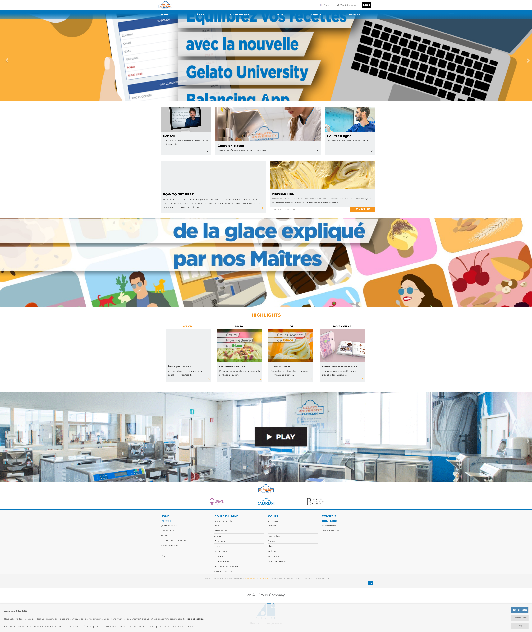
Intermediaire (220, 531)
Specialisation (220, 551)
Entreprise (219, 556)
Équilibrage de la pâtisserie (179, 366)
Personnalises (274, 556)
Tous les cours (274, 521)
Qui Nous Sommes (169, 526)
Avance (217, 536)
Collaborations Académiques (173, 540)
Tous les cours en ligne (224, 521)
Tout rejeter (520, 625)
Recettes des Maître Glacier (226, 566)
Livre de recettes (221, 561)
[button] (326, 5)
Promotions (219, 541)
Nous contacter (329, 526)
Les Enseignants (168, 530)
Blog (163, 556)
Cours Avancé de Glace (280, 366)
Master (217, 546)
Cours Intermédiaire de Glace (232, 366)
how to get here (178, 194)
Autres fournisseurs (169, 545)
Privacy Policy (250, 578)
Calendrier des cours (223, 571)
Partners (164, 535)
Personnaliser (520, 617)
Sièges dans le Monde (331, 530)
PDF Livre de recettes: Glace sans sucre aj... (340, 366)
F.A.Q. (163, 551)
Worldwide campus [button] (349, 5)
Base (216, 525)
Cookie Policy (264, 578)
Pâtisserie (272, 551)
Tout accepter (520, 610)
